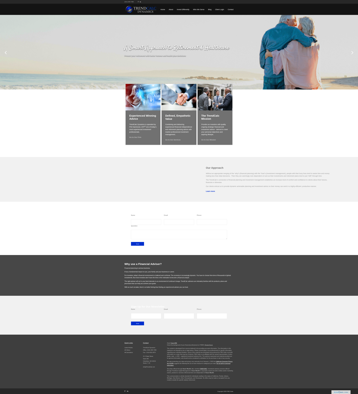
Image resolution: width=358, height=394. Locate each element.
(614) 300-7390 (129, 2)
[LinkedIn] (140, 2)
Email (166, 215)
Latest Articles (128, 347)
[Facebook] (138, 2)
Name (133, 215)
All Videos (127, 350)
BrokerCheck (209, 345)
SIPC (205, 368)
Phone (199, 215)
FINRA (202, 368)
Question (134, 226)
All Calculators (128, 352)
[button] (171, 9)
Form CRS (174, 343)
